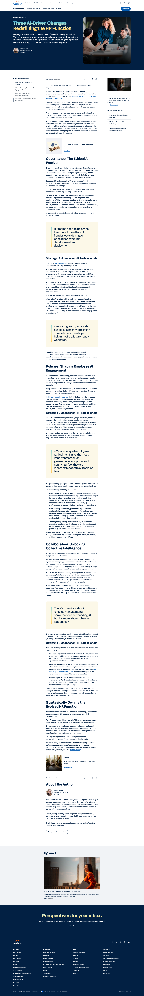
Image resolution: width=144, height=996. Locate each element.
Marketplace (17, 979)
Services (16, 982)
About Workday (108, 952)
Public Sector (47, 967)
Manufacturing (48, 961)
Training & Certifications (81, 967)
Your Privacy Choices (49, 991)
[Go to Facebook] (121, 942)
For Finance (17, 952)
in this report (75, 750)
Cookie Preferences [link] (62, 991)
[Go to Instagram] (125, 942)
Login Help (106, 973)
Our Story (106, 955)
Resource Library (78, 964)
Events (75, 955)
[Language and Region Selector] (121, 3)
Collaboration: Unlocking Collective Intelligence (23, 94)
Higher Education (48, 958)
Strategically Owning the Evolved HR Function (25, 100)
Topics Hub (76, 970)
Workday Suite (18, 976)
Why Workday (17, 970)
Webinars (76, 958)
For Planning (17, 958)
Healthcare (46, 955)
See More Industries (49, 976)
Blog (74, 973)
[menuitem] (33, 9)
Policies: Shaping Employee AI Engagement (24, 89)
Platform (16, 964)
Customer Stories (79, 952)
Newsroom (106, 964)
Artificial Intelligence (19, 967)
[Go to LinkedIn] (117, 942)
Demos (75, 961)
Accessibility (26, 991)
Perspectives (18, 9)
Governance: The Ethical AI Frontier (23, 84)
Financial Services (49, 952)
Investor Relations (109, 961)
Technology (47, 973)
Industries (36, 3)
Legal (14, 991)
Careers (105, 970)
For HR (15, 955)
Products (28, 3)
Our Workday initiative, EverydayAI (72, 670)
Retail (45, 970)
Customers (44, 3)
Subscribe (125, 9)
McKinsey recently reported (57, 397)
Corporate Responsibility (111, 958)
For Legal (16, 961)
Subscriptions (35, 991)
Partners (62, 3)
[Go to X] (113, 942)
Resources (53, 3)
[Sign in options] (125, 3)
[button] (84, 79)
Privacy (20, 991)
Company (70, 3)
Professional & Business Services (53, 964)
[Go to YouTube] (129, 942)
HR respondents (60, 263)
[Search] (129, 3)
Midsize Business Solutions (21, 973)
